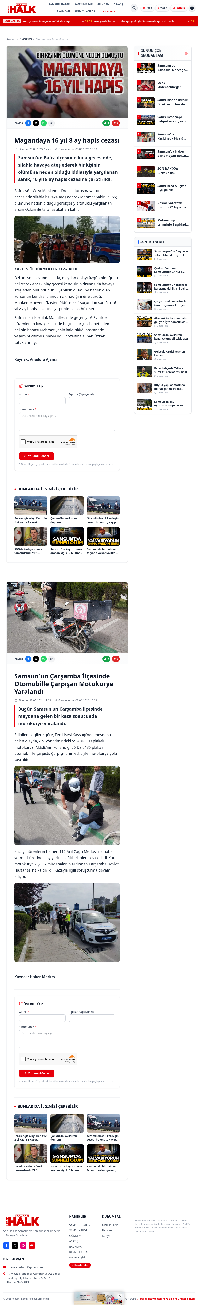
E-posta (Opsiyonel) (81, 394)
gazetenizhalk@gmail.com (26, 1267)
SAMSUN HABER (59, 4)
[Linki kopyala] (51, 123)
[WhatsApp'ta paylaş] (44, 123)
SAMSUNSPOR (83, 4)
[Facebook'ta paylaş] (28, 123)
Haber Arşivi (77, 1257)
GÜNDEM (103, 4)
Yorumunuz (27, 409)
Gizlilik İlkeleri (111, 1225)
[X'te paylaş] (36, 123)
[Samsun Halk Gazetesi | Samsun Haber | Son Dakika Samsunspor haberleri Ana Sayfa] (22, 8)
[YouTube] (32, 1245)
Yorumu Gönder (38, 456)
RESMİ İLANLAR (84, 11)
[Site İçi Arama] (134, 8)
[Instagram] (23, 1245)
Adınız (24, 394)
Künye (106, 1236)
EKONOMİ (63, 11)
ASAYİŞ (118, 4)
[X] (15, 1245)
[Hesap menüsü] (192, 8)
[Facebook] (6, 1245)
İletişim (107, 1230)
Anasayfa (12, 39)
